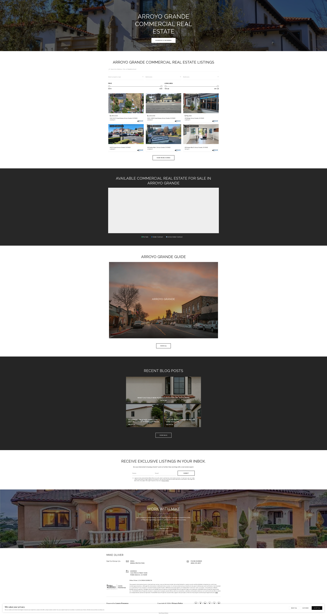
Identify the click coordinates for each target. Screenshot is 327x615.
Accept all (317, 608)
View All (163, 346)
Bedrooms (186, 77)
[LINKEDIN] (205, 603)
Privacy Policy (165, 480)
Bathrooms (149, 77)
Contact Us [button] (163, 528)
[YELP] (214, 603)
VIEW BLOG (163, 435)
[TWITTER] (209, 603)
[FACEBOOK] (200, 603)
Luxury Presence (122, 603)
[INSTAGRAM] (196, 603)
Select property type (114, 77)
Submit (186, 473)
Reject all (294, 608)
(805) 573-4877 (196, 563)
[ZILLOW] (219, 603)
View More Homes (163, 157)
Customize (305, 608)
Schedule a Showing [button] (163, 40)
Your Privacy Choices (163, 613)
